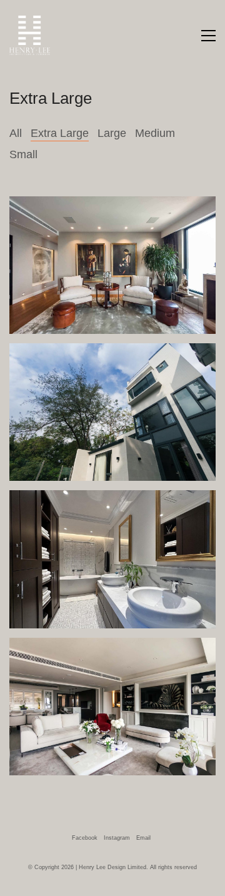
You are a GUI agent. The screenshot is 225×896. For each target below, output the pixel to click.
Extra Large (60, 133)
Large (112, 133)
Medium (155, 133)
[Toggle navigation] (208, 35)
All (15, 133)
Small (23, 154)
